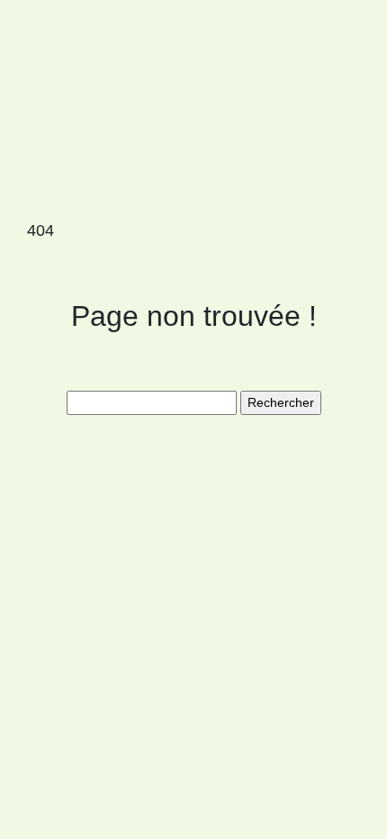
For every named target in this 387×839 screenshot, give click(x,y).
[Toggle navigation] (39, 43)
